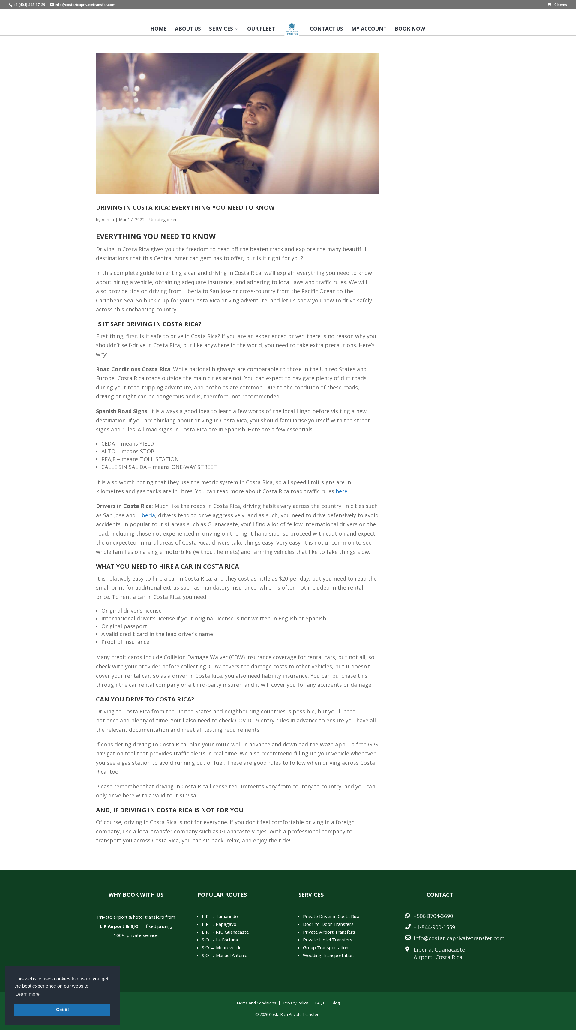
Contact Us (326, 29)
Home (158, 29)
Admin (108, 219)
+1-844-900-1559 (434, 927)
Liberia (146, 515)
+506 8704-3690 (433, 916)
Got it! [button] (62, 1009)
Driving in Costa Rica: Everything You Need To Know (185, 207)
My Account (369, 29)
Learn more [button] (27, 994)
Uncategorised (163, 219)
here (341, 491)
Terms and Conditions (256, 1003)
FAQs (320, 1003)
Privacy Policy (296, 1003)
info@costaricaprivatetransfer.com (459, 938)
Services (221, 29)
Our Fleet (261, 29)
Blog (336, 1003)
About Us (188, 29)
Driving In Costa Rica (162, 324)
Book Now (410, 29)
